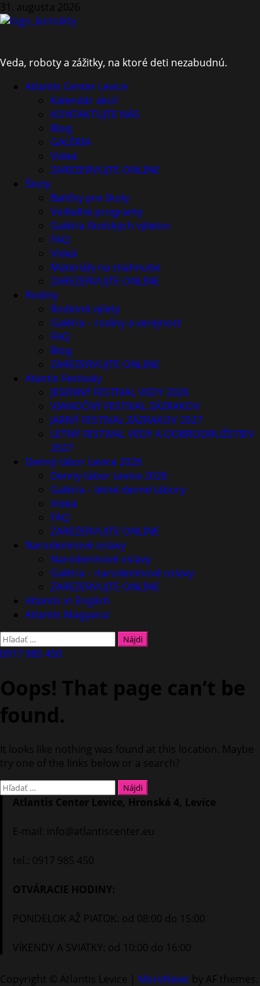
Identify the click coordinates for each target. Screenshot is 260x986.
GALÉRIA (70, 142)
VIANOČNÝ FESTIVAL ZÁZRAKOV (125, 406)
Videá (63, 156)
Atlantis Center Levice (76, 86)
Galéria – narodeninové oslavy (122, 573)
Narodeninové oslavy (75, 545)
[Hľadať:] (59, 639)
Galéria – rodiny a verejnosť (115, 323)
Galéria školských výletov (110, 225)
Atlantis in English (67, 601)
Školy (37, 184)
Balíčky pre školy (89, 198)
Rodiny (41, 295)
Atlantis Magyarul (67, 615)
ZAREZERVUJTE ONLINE (105, 170)
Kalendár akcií (83, 100)
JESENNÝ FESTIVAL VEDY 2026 (119, 392)
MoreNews (163, 979)
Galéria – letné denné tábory (118, 489)
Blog (61, 128)
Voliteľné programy (96, 212)
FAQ (60, 239)
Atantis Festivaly (63, 378)
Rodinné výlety (85, 309)
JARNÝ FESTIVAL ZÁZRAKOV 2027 (126, 420)
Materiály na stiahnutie (105, 267)
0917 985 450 (31, 654)
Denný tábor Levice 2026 (83, 462)
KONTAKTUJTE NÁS (94, 114)
